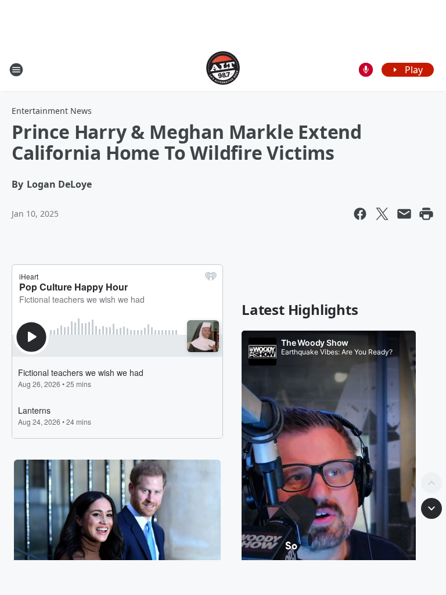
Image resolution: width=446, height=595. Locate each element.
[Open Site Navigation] (16, 70)
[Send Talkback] (366, 70)
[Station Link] (223, 69)
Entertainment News (52, 110)
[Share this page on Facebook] (360, 214)
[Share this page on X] (382, 214)
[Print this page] (426, 214)
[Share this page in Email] (404, 214)
